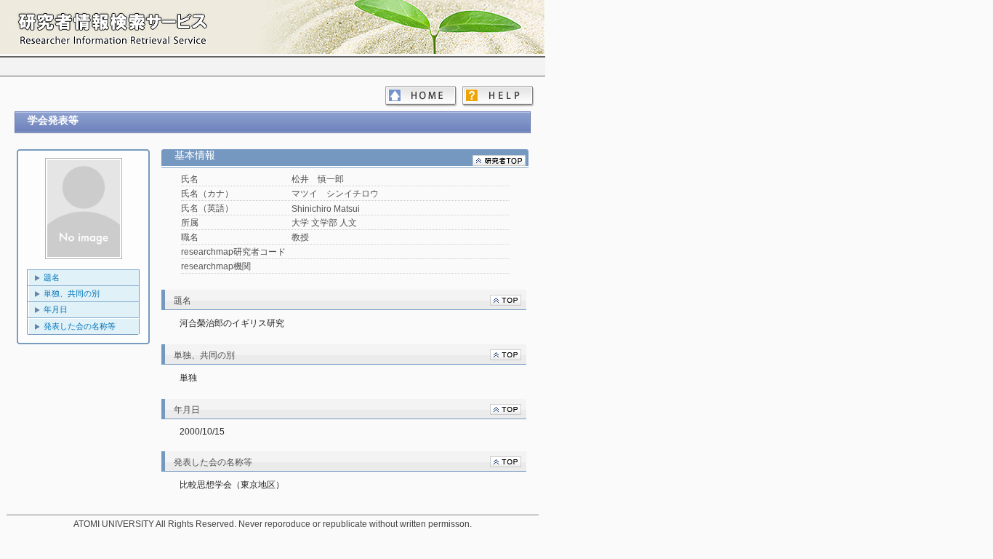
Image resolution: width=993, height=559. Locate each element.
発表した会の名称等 (80, 326)
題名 (52, 277)
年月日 (56, 309)
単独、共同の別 (72, 293)
